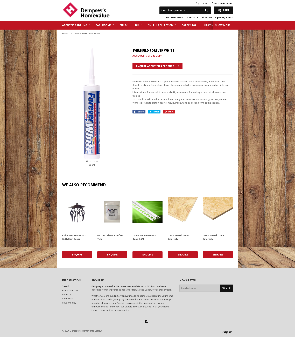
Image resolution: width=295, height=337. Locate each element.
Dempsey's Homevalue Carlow (86, 330)
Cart (225, 10)
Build (123, 25)
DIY (137, 25)
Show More (222, 25)
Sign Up (226, 288)
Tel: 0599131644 (174, 17)
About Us (206, 17)
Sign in (200, 3)
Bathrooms (104, 25)
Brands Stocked (70, 290)
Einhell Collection (161, 25)
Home (65, 33)
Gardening (189, 25)
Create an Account (222, 3)
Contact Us (192, 17)
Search (65, 286)
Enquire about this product (155, 66)
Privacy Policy (69, 302)
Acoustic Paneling (75, 25)
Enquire (77, 254)
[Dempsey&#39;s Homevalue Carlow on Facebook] (147, 321)
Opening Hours (224, 17)
